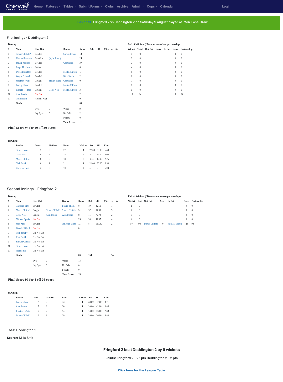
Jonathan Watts (23, 81)
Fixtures (52, 6)
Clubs (109, 6)
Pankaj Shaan (22, 85)
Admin (137, 6)
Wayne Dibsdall (23, 76)
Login (226, 6)
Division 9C (83, 22)
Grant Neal (68, 63)
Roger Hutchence (24, 67)
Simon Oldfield (53, 210)
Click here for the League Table (141, 370)
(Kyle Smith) (55, 58)
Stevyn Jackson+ (24, 63)
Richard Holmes (23, 90)
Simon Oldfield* (23, 54)
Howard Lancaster (24, 58)
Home (38, 6)
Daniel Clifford (151, 224)
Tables (69, 6)
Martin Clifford (70, 72)
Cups (151, 6)
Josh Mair (20, 224)
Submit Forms (89, 6)
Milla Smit (21, 251)
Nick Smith (68, 76)
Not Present (21, 99)
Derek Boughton (23, 72)
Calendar (167, 6)
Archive (123, 6)
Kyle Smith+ (22, 237)
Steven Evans (69, 54)
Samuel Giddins (23, 242)
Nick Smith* (22, 233)
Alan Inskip (21, 94)
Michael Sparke (23, 219)
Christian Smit (22, 168)
